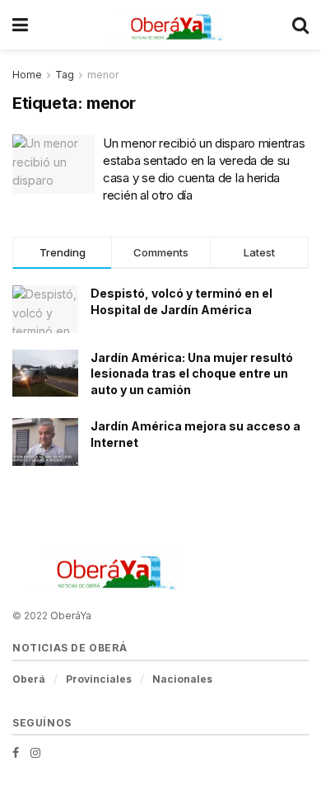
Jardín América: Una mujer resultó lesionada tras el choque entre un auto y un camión (192, 373)
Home (27, 74)
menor (103, 74)
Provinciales (99, 679)
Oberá (28, 679)
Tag (64, 74)
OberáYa (70, 615)
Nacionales (182, 679)
